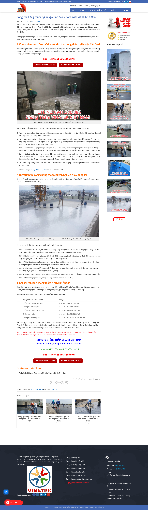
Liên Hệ (126, 10)
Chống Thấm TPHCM (37, 389)
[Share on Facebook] (51, 382)
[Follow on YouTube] (130, 2)
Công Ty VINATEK (36, 21)
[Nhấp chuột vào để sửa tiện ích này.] (19, 452)
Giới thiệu (115, 10)
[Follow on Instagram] (37, 494)
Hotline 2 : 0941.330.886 (71, 65)
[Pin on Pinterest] (62, 382)
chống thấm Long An (38, 170)
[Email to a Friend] (59, 382)
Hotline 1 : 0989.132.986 (45, 65)
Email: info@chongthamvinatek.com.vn (59, 1)
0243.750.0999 (120, 469)
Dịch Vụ (81, 10)
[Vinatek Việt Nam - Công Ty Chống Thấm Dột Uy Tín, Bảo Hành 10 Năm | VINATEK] (21, 7)
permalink (54, 389)
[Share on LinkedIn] (66, 382)
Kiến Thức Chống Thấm (97, 10)
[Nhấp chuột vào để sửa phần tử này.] (2, 442)
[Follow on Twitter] (125, 2)
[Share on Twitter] (55, 382)
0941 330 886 (119, 465)
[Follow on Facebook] (122, 2)
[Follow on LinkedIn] (127, 2)
